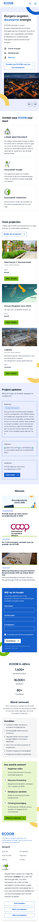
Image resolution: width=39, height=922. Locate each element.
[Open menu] (35, 3)
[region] (21, 86)
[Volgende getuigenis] (35, 104)
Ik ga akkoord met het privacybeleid (20, 634)
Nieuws (4, 860)
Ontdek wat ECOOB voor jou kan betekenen (18, 66)
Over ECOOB (6, 855)
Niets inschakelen (19, 909)
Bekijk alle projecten (13, 234)
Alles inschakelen (19, 915)
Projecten (23, 855)
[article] (19, 508)
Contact (22, 860)
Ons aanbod (24, 851)
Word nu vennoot (13, 818)
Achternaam (9, 615)
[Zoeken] (30, 3)
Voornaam (8, 606)
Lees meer (10, 475)
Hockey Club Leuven (12, 408)
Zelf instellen (19, 903)
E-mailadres (9, 625)
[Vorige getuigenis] (29, 104)
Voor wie (5, 851)
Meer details (11, 279)
